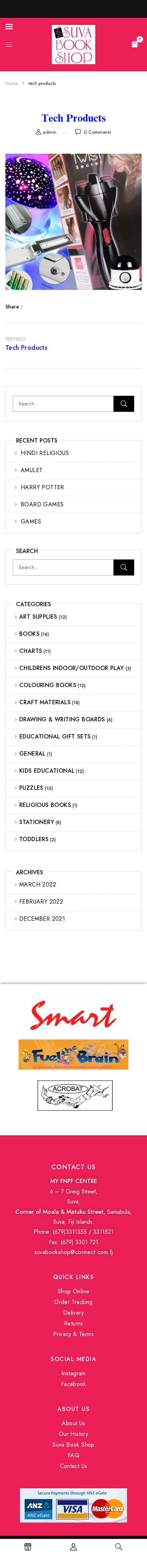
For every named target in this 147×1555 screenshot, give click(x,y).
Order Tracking (73, 1302)
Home (11, 83)
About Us (73, 1423)
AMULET (31, 470)
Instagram (73, 1373)
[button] (135, 44)
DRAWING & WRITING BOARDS (62, 719)
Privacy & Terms (73, 1334)
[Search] (123, 404)
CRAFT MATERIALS (45, 702)
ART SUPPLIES (38, 617)
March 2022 (37, 884)
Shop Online (73, 1291)
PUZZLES (31, 788)
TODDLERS (34, 839)
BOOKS (29, 634)
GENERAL (32, 754)
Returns (73, 1323)
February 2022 (41, 901)
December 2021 (42, 919)
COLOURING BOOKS (47, 685)
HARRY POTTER (42, 487)
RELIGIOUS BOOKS (45, 805)
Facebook (73, 1384)
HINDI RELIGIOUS (45, 453)
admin (49, 132)
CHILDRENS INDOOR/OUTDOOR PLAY (71, 668)
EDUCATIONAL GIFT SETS (55, 736)
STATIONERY (36, 822)
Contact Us (73, 1466)
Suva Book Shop (73, 1445)
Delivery (73, 1313)
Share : (13, 307)
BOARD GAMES (42, 504)
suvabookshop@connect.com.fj (73, 1252)
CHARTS (30, 651)
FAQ (73, 1455)
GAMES (31, 521)
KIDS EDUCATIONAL (47, 771)
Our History (73, 1434)
